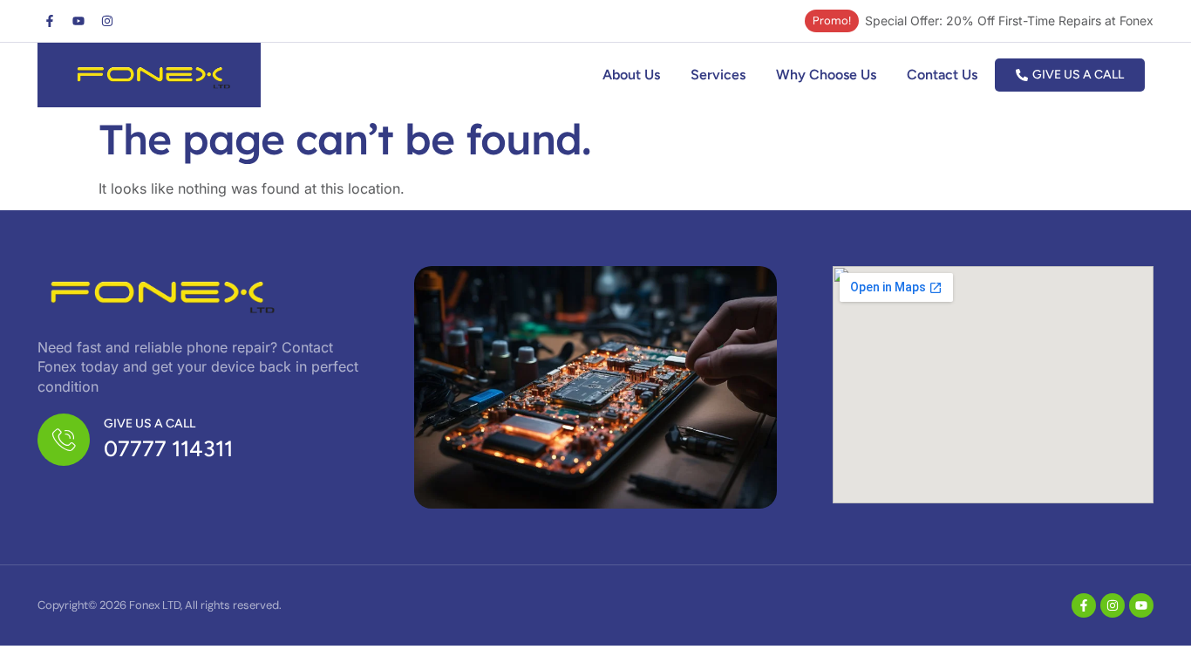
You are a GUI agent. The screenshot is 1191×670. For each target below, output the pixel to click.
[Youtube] (78, 21)
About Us (631, 74)
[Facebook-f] (49, 21)
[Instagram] (107, 21)
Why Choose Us (826, 74)
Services (718, 74)
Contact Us (942, 74)
